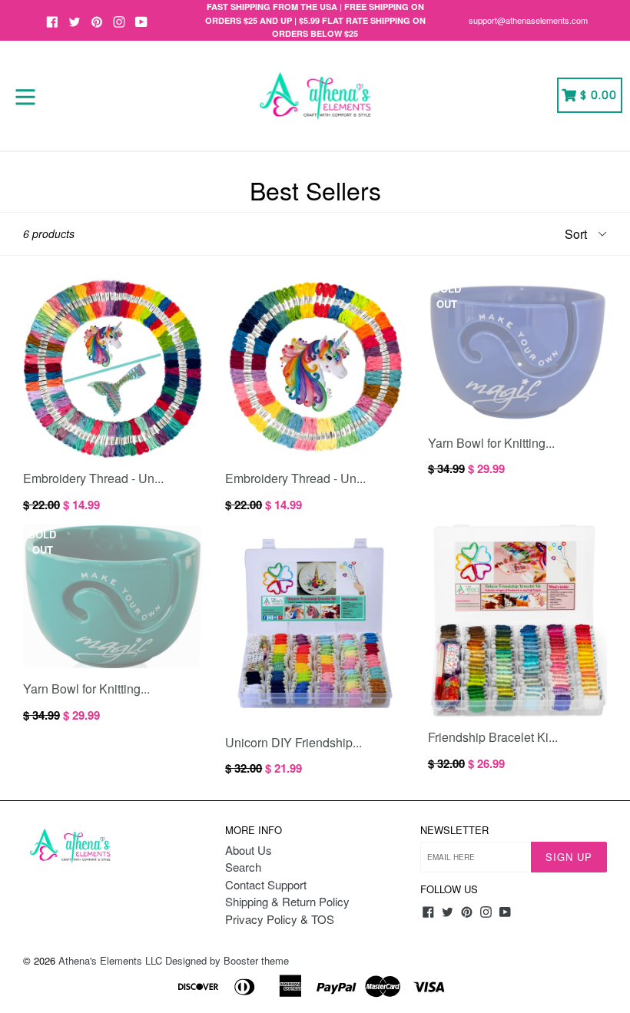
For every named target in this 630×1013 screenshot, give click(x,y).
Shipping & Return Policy (287, 901)
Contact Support (266, 884)
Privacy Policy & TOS (279, 919)
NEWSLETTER (454, 830)
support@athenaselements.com (528, 20)
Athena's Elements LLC (110, 960)
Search (243, 867)
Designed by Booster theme (227, 960)
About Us (248, 850)
